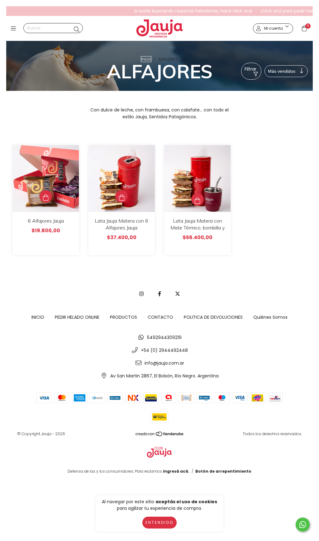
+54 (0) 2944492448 (164, 350)
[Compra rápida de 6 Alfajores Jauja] (46, 196)
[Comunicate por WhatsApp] (303, 525)
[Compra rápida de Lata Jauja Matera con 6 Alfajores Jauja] (121, 196)
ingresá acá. (176, 471)
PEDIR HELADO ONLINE (77, 317)
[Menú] (14, 28)
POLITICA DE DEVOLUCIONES (213, 317)
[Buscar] (76, 29)
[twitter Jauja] (177, 294)
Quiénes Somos (270, 317)
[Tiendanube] (160, 435)
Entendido (159, 522)
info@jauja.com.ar (164, 363)
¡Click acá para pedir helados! (277, 11)
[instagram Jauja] (141, 294)
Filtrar (250, 69)
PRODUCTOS (123, 317)
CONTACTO (160, 317)
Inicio (146, 59)
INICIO (37, 317)
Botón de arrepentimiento (223, 471)
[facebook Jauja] (159, 294)
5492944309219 (164, 337)
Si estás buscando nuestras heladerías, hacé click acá (177, 11)
